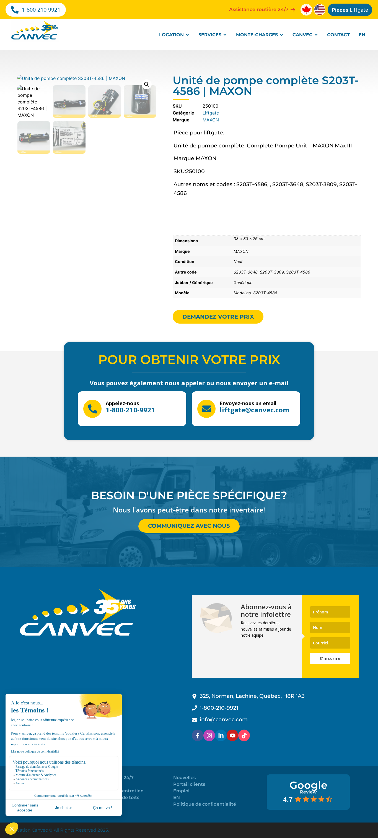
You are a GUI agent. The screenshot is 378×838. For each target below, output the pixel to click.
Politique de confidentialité (204, 804)
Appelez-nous (122, 403)
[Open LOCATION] (187, 35)
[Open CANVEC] (316, 35)
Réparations (103, 784)
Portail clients (189, 784)
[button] (147, 84)
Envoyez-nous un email (248, 403)
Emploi (181, 790)
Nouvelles (184, 777)
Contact (98, 810)
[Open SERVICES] (225, 35)
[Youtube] (232, 735)
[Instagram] (209, 735)
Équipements (104, 804)
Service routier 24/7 (111, 777)
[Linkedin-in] (221, 735)
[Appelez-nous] (92, 409)
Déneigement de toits (114, 797)
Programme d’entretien (116, 790)
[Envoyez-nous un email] (206, 409)
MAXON (211, 120)
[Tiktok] (244, 735)
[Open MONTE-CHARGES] (281, 35)
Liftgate (350, 10)
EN (176, 797)
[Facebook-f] (197, 735)
